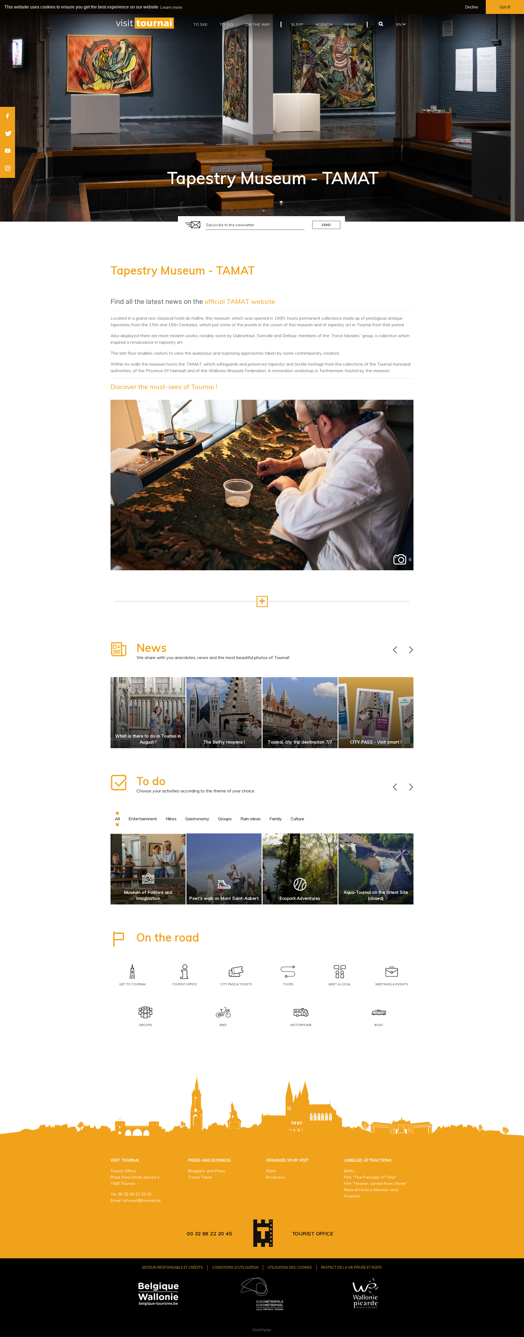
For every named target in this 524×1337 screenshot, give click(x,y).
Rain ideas (250, 818)
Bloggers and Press (206, 1170)
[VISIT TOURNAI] (263, 1243)
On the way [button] (257, 24)
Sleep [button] (297, 24)
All (117, 818)
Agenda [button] (324, 24)
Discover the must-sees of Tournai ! (164, 387)
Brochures (275, 1177)
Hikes (171, 818)
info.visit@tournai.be (142, 1200)
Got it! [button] (505, 7)
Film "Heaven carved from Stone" (375, 1183)
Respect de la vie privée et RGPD (351, 1267)
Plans (271, 1170)
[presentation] (395, 650)
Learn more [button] (171, 7)
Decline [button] (471, 7)
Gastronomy (197, 818)
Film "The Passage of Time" (370, 1177)
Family (275, 818)
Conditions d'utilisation (235, 1267)
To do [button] (226, 24)
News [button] (351, 24)
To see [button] (200, 24)
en (399, 24)
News (151, 647)
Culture (297, 818)
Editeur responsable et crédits (172, 1267)
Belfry (349, 1170)
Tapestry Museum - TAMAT (183, 270)
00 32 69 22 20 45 (134, 1194)
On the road (167, 937)
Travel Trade (200, 1177)
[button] (262, 601)
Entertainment (143, 818)
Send (326, 225)
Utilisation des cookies (289, 1267)
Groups (225, 818)
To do (151, 781)
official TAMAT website (240, 301)
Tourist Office (312, 1233)
